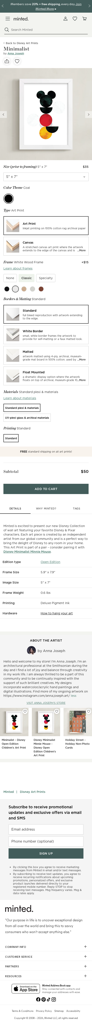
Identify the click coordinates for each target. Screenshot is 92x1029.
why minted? (46, 508)
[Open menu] (7, 18)
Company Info (15, 947)
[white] (15, 289)
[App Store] (26, 989)
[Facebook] (38, 999)
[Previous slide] (3, 114)
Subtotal (10, 471)
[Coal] (8, 199)
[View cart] (84, 18)
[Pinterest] (43, 999)
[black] (6, 289)
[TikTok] (48, 999)
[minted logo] (21, 19)
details (15, 508)
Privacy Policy (44, 1011)
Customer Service (18, 956)
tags (76, 508)
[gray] (32, 289)
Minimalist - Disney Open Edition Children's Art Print (14, 743)
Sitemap (59, 1011)
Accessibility (73, 1011)
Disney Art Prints (32, 792)
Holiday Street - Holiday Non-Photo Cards (77, 743)
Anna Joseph (15, 53)
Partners (12, 966)
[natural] (24, 289)
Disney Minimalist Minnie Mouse (27, 551)
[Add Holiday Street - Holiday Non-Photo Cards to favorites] (88, 711)
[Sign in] (65, 18)
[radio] (46, 225)
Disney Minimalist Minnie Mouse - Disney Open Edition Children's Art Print (45, 747)
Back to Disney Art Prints (22, 43)
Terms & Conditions (22, 1011)
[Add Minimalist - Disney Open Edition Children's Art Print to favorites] (25, 711)
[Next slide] (88, 114)
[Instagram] (53, 999)
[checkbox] (10, 278)
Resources (13, 976)
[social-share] (6, 61)
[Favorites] (74, 18)
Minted (8, 792)
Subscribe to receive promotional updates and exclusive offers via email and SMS (45, 812)
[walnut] (41, 289)
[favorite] (17, 61)
